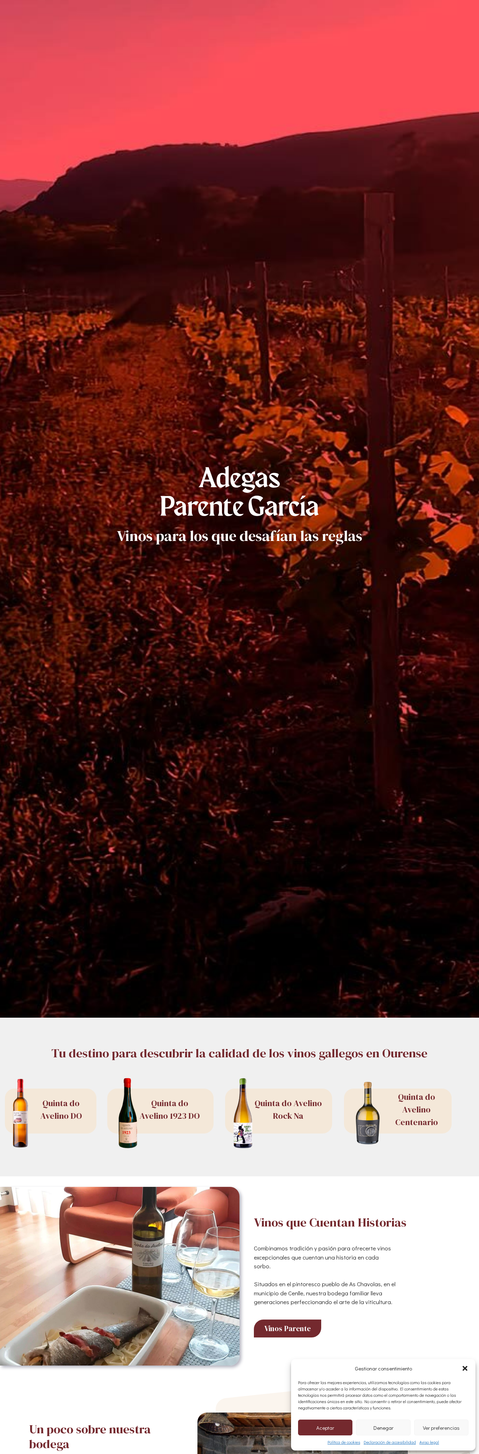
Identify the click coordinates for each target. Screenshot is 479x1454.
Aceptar (325, 1427)
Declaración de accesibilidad (390, 1442)
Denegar (383, 1427)
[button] (464, 1368)
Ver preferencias (441, 1427)
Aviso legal (429, 1442)
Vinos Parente (287, 1328)
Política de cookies (344, 1442)
